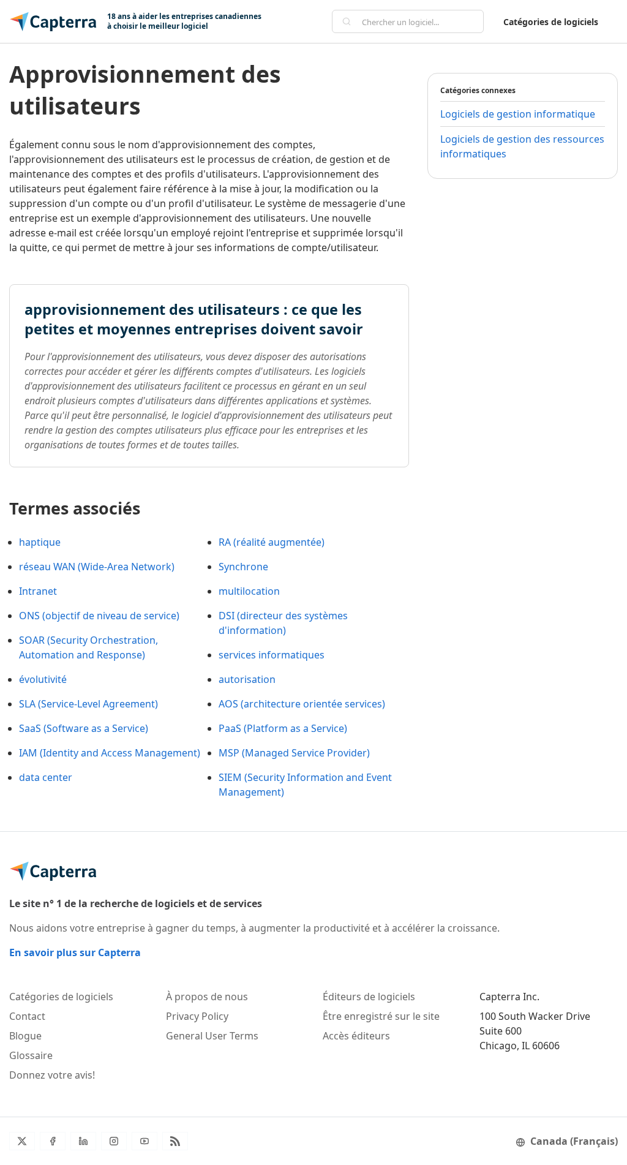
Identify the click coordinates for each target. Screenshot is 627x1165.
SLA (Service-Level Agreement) (88, 704)
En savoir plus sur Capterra (75, 952)
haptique (40, 542)
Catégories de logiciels (550, 22)
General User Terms (212, 1035)
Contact (27, 1016)
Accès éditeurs (356, 1035)
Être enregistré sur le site (381, 1016)
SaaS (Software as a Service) (83, 728)
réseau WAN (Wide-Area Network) (97, 566)
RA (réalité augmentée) (272, 542)
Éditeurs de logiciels (369, 996)
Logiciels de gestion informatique (517, 114)
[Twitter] (22, 1141)
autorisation (247, 679)
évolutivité (43, 679)
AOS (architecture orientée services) (302, 704)
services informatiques (272, 655)
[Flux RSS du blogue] (175, 1141)
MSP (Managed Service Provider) (294, 753)
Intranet (38, 591)
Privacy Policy (197, 1016)
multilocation (249, 591)
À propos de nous (207, 996)
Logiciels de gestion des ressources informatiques (522, 146)
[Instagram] (114, 1141)
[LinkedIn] (83, 1141)
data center (45, 777)
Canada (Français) (574, 1141)
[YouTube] (144, 1141)
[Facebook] (53, 1141)
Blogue (25, 1035)
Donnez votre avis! (52, 1075)
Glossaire (31, 1055)
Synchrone (243, 566)
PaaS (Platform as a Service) (283, 728)
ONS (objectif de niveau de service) (99, 615)
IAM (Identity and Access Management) (109, 753)
